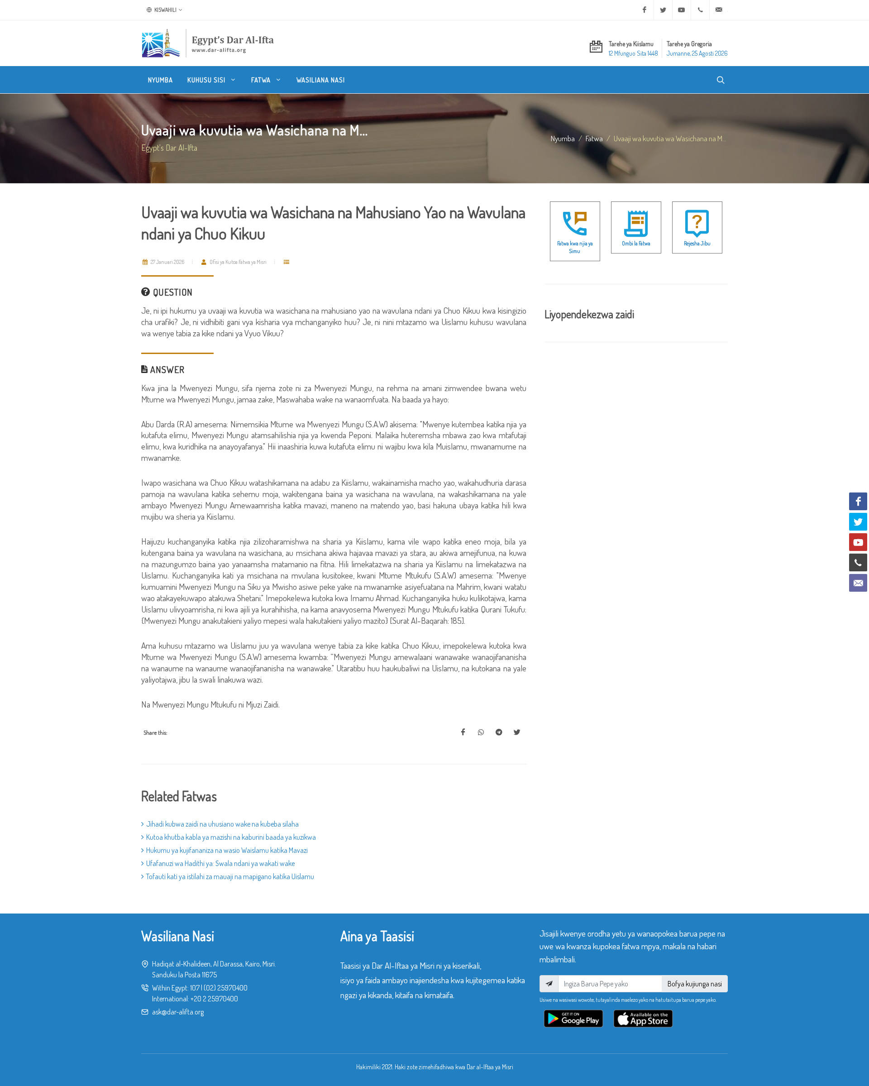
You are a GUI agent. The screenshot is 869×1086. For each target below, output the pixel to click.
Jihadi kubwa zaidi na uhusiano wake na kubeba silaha (222, 823)
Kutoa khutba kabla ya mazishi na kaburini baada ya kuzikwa (231, 837)
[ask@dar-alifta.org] (719, 10)
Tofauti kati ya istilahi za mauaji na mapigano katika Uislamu (230, 876)
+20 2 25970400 (214, 998)
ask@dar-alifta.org (178, 1011)
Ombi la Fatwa (636, 243)
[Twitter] (663, 10)
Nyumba (563, 138)
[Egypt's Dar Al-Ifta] (207, 43)
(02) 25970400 (226, 987)
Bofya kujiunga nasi (695, 983)
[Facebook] (644, 10)
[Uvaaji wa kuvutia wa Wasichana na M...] (463, 732)
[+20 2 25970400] (700, 10)
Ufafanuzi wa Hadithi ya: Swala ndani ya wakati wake (220, 863)
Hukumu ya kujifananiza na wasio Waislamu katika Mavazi (227, 850)
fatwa (594, 138)
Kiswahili (165, 9)
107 (195, 987)
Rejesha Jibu (697, 243)
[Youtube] (682, 10)
